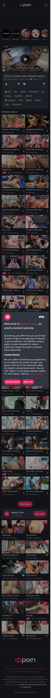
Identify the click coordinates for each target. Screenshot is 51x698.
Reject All (28, 381)
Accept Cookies (13, 381)
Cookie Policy (35, 373)
